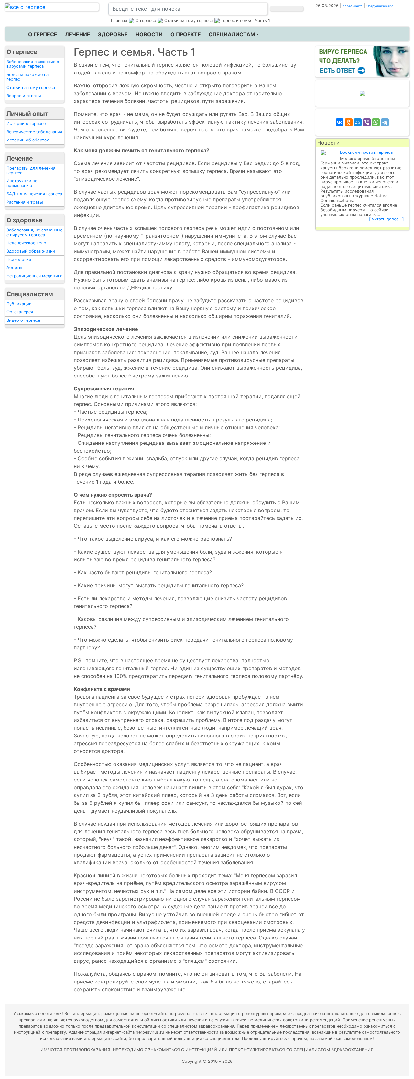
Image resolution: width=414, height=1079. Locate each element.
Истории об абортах (27, 140)
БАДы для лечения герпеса (34, 193)
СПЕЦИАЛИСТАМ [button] (232, 34)
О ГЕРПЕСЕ (42, 34)
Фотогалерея (19, 311)
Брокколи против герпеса (366, 152)
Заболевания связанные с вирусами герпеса (32, 64)
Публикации (19, 303)
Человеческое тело (26, 243)
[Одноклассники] (349, 122)
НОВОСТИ (149, 34)
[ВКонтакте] (339, 122)
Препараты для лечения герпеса (30, 170)
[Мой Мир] (358, 122)
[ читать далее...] (386, 219)
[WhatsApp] (376, 122)
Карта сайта (353, 6)
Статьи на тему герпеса (30, 87)
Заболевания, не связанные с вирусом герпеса (34, 232)
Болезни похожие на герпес (27, 77)
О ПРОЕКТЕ (185, 34)
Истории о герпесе (26, 123)
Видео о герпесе (23, 320)
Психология (18, 259)
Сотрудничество (379, 6)
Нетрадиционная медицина (34, 276)
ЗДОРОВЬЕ (113, 34)
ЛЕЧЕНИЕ (77, 34)
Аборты (14, 267)
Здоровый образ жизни (30, 251)
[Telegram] (385, 122)
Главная (119, 20)
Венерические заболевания (34, 131)
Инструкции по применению (22, 183)
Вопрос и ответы (23, 95)
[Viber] (367, 122)
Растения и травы (24, 202)
